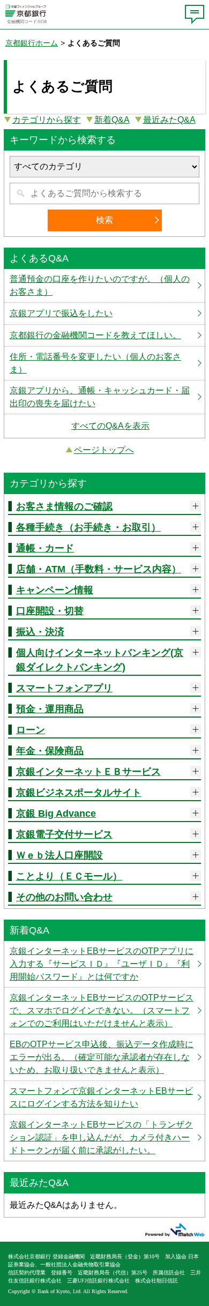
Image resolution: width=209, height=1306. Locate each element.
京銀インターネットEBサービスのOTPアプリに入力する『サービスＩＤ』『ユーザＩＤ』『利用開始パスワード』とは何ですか (104, 964)
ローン (30, 730)
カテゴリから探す (46, 119)
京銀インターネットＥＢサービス (88, 771)
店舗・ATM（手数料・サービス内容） (98, 569)
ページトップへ (104, 449)
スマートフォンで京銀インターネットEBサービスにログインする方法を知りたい (104, 1097)
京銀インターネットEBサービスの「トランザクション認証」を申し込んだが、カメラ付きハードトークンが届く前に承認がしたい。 (104, 1138)
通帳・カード (45, 548)
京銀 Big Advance (56, 813)
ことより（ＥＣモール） (69, 876)
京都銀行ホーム (31, 43)
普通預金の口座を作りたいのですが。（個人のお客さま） (104, 285)
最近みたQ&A (169, 119)
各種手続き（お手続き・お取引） (88, 527)
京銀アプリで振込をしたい (104, 313)
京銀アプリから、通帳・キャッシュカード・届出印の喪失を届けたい (104, 397)
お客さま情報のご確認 (64, 506)
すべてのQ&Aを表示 (110, 425)
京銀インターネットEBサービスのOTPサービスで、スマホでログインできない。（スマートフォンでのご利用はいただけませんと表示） (104, 1011)
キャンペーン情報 (54, 590)
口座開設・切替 (50, 611)
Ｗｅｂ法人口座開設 (59, 855)
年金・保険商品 (50, 750)
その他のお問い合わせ (64, 897)
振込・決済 (40, 631)
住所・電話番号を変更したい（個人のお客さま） (104, 363)
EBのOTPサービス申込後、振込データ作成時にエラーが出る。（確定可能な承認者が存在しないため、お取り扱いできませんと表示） (104, 1057)
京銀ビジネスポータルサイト (78, 792)
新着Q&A (112, 119)
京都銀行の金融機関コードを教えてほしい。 (104, 335)
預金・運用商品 (50, 709)
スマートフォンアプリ (64, 688)
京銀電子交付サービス (64, 834)
